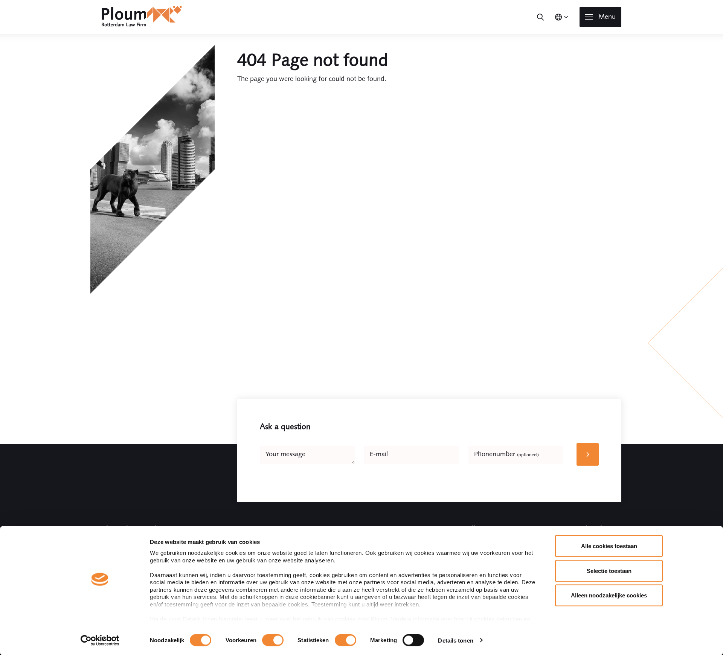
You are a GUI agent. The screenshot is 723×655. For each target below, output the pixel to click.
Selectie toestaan (609, 570)
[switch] (273, 640)
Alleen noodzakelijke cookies (609, 595)
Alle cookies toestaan (609, 546)
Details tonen (455, 640)
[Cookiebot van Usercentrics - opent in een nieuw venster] (100, 640)
